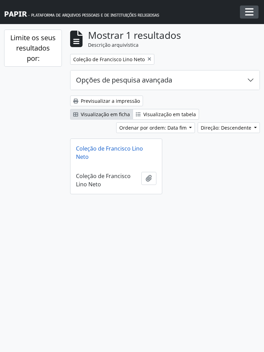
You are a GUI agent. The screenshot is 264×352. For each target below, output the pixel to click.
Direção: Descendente (227, 127)
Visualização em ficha (104, 114)
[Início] (85, 12)
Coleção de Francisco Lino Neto (109, 153)
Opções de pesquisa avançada (124, 80)
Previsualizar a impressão (109, 101)
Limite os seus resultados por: (33, 48)
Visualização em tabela (169, 114)
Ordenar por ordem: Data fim (153, 127)
